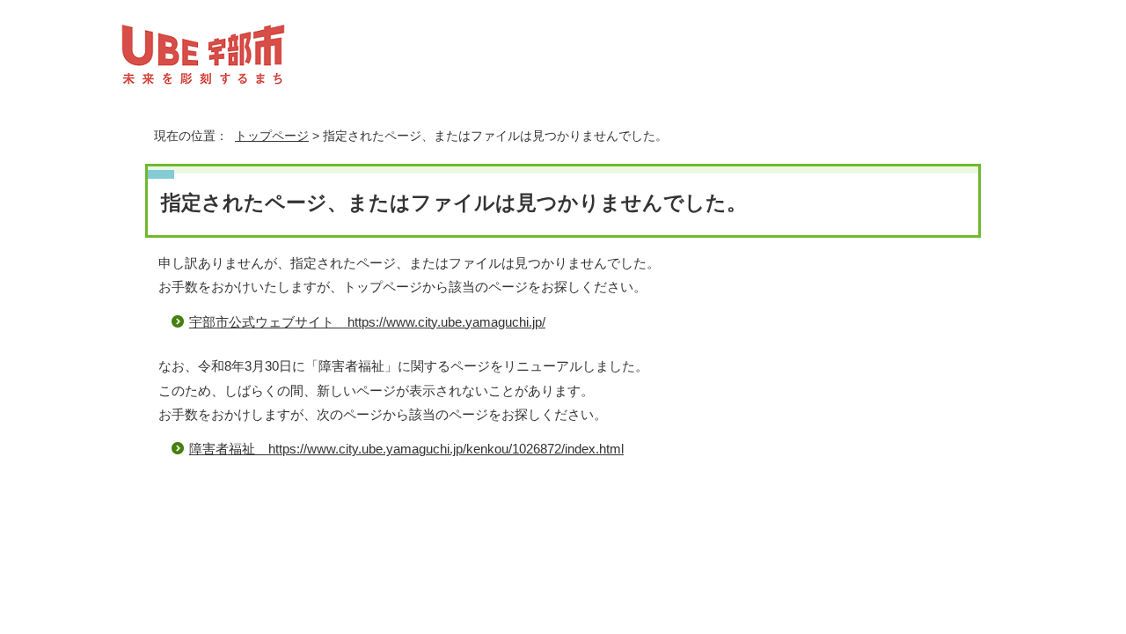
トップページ (272, 136)
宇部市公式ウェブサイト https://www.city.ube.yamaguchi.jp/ (367, 321)
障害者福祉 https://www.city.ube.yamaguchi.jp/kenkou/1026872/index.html (406, 448)
